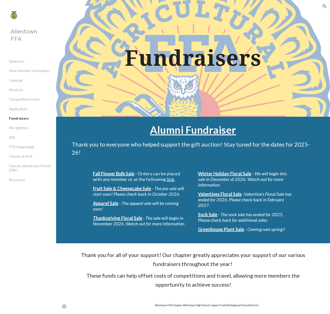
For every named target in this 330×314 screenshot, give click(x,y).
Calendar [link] (16, 80)
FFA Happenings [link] (21, 147)
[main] (193, 58)
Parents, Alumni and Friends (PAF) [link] (30, 168)
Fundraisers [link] (19, 118)
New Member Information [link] (29, 70)
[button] (324, 6)
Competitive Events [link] (24, 99)
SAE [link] (12, 137)
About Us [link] (16, 90)
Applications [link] (18, 109)
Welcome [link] (16, 61)
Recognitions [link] (19, 127)
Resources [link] (17, 180)
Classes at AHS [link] (20, 156)
